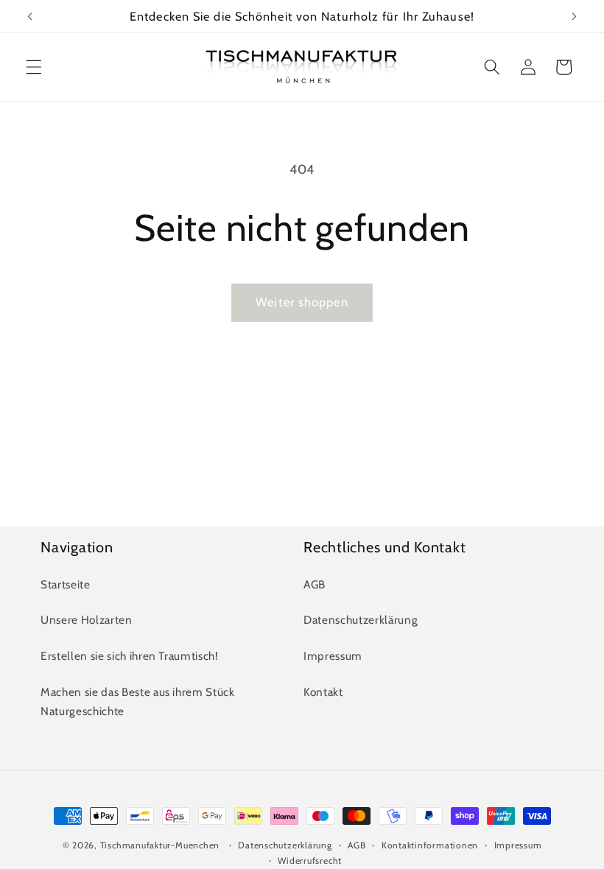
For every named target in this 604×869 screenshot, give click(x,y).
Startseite (66, 584)
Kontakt (323, 692)
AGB (314, 584)
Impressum (332, 656)
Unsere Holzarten (87, 620)
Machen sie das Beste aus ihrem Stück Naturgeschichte (138, 702)
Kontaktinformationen (430, 845)
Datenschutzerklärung (360, 620)
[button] (34, 67)
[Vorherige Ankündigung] (30, 16)
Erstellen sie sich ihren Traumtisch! (130, 656)
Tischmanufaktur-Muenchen (160, 845)
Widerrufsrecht (310, 860)
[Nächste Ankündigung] (574, 16)
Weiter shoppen (302, 302)
